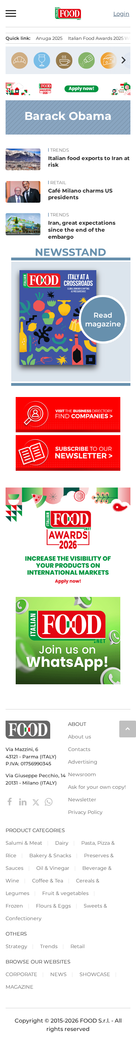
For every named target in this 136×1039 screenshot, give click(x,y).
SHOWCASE (95, 974)
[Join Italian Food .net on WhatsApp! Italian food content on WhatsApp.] (68, 682)
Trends (59, 150)
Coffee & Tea (47, 881)
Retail (58, 183)
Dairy (61, 843)
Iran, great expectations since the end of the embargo (81, 229)
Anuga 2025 (49, 38)
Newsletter (82, 799)
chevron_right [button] (123, 60)
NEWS (58, 974)
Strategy (16, 946)
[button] (11, 13)
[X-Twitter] (36, 801)
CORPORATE (21, 974)
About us (79, 737)
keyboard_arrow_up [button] (127, 728)
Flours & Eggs (53, 906)
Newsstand (70, 252)
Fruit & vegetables (65, 893)
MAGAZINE (19, 987)
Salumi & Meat (24, 843)
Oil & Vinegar (52, 868)
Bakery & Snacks (50, 855)
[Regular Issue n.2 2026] (71, 317)
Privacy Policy (85, 812)
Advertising (82, 762)
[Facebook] (11, 801)
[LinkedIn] (23, 801)
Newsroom (82, 774)
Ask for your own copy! (97, 787)
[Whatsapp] (48, 801)
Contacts (79, 749)
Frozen (14, 906)
